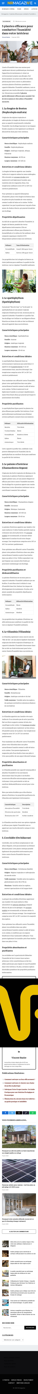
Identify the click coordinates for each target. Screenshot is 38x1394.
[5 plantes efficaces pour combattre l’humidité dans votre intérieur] (19, 52)
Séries (26, 9)
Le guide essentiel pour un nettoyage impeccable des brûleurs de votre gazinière (21, 1273)
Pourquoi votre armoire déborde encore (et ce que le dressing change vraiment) (18, 1220)
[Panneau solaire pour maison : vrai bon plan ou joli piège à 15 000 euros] (19, 1170)
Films (19, 9)
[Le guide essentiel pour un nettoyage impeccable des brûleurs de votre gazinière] (5, 1273)
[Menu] (3, 3)
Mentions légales (23, 1383)
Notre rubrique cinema (12, 1358)
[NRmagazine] (19, 3)
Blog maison (6, 21)
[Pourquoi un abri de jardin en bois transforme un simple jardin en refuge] (19, 1136)
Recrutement (28, 1380)
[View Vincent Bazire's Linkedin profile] (19, 1051)
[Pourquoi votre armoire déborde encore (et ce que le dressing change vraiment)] (19, 1204)
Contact (11, 1383)
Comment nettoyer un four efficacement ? (19, 1079)
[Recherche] (35, 3)
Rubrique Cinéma (8, 9)
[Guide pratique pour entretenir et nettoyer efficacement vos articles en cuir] (5, 1253)
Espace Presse (16, 1380)
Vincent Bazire (6, 37)
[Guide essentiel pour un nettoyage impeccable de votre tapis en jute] (5, 1263)
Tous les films (9, 1361)
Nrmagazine (4, 14)
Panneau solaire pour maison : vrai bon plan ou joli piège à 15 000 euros (18, 1186)
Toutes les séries (10, 1364)
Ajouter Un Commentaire (19, 1231)
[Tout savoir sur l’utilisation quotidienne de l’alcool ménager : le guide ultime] (5, 1302)
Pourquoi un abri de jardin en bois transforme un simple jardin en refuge (18, 1152)
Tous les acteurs (9, 1367)
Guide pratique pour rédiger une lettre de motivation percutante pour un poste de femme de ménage (23, 1293)
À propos (6, 1380)
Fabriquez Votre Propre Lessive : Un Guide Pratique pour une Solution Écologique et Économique (19, 1092)
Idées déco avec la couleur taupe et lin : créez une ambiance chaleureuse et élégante (22, 1244)
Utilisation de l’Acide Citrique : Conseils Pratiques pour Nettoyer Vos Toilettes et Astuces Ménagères (22, 1283)
